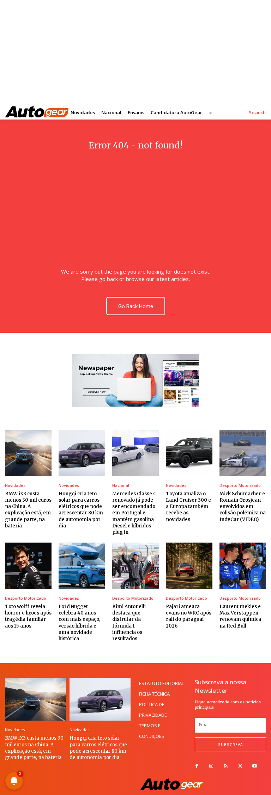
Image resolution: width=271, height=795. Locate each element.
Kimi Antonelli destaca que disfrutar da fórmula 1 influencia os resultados (129, 623)
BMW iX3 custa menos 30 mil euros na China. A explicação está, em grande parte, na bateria (28, 510)
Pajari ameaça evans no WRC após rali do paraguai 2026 (188, 616)
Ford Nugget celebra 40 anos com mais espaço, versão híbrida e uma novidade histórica (79, 623)
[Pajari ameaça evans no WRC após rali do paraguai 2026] (189, 566)
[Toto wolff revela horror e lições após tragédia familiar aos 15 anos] (28, 566)
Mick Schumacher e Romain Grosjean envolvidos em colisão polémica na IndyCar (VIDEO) (242, 506)
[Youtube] (254, 766)
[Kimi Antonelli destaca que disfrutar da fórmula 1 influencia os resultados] (135, 566)
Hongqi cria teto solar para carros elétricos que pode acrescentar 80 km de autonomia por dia (81, 510)
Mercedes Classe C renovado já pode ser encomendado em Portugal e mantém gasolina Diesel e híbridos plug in (134, 513)
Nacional (120, 485)
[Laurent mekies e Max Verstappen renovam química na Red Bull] (242, 566)
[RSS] (225, 766)
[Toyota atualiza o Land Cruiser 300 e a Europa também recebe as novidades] (189, 453)
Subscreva (230, 744)
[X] (240, 766)
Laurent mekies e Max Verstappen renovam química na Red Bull (240, 616)
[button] (257, 113)
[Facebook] (196, 766)
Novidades (15, 485)
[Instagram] (211, 766)
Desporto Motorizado (240, 485)
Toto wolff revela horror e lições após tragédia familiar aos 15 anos (28, 616)
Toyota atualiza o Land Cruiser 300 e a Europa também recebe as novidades (188, 506)
